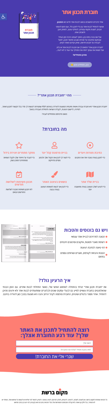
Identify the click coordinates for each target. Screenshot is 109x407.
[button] (3, 16)
